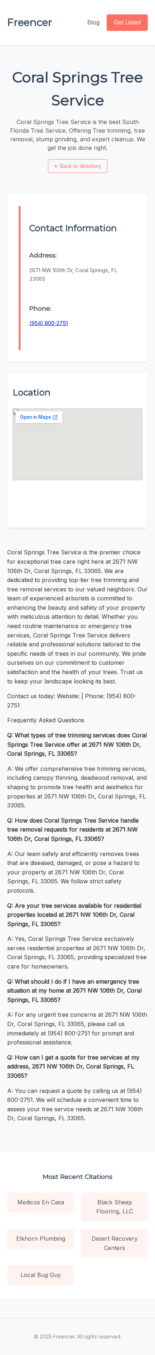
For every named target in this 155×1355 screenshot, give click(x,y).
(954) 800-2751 (48, 323)
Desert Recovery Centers (115, 1243)
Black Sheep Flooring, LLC (114, 1207)
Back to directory (77, 166)
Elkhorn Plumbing (40, 1238)
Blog (93, 22)
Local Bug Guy (41, 1274)
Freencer (29, 22)
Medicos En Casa (40, 1202)
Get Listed (127, 22)
